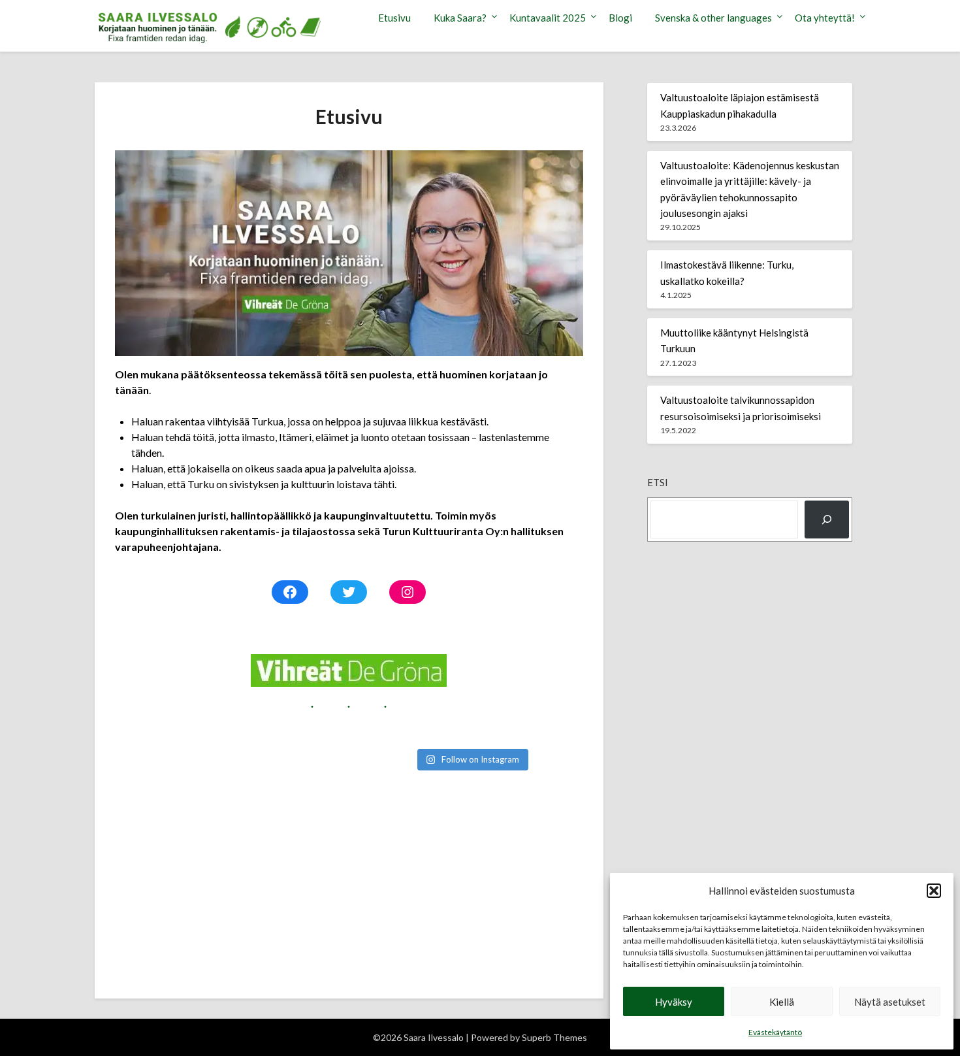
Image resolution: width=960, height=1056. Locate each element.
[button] (933, 890)
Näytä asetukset (889, 1002)
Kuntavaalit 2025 (547, 18)
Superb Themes (554, 1037)
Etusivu (394, 18)
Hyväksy (673, 1002)
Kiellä (781, 1002)
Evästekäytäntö (775, 1032)
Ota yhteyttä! (825, 18)
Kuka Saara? (460, 18)
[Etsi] (827, 519)
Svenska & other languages (713, 18)
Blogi (620, 18)
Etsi (657, 482)
